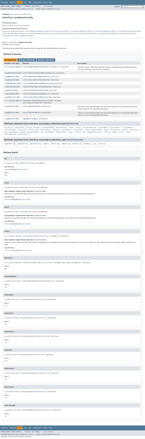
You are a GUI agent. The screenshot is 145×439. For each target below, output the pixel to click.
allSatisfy (8, 127)
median (22, 132)
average (36, 127)
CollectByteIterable (59, 31)
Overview (4, 2)
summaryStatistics (94, 132)
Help (50, 2)
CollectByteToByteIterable (80, 31)
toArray (107, 132)
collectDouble (29, 83)
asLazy (29, 127)
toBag (114, 132)
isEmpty (45, 144)
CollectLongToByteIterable (60, 33)
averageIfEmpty (48, 127)
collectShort (28, 97)
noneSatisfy (61, 132)
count (87, 130)
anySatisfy (19, 127)
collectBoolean (29, 73)
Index (45, 2)
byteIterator (61, 127)
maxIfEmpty (13, 132)
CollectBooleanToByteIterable (37, 31)
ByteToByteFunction (42, 76)
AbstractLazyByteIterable (13, 31)
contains (56, 130)
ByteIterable (7, 25)
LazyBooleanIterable (13, 73)
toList (121, 132)
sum (83, 132)
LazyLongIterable (12, 94)
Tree (29, 2)
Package (12, 2)
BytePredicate (35, 106)
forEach (124, 130)
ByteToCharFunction (42, 80)
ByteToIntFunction (40, 90)
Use (25, 2)
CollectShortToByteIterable (85, 33)
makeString (55, 144)
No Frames (36, 6)
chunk (71, 127)
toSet (128, 132)
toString (101, 144)
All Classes (48, 6)
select (25, 112)
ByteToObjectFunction (39, 67)
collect (26, 67)
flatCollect (28, 101)
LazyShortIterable (12, 97)
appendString (9, 144)
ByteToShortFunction (43, 97)
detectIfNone (96, 130)
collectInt (27, 90)
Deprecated (37, 2)
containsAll (66, 130)
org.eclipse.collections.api (20, 14)
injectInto (134, 130)
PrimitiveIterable (21, 25)
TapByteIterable (26, 36)
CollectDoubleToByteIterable (128, 31)
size (94, 144)
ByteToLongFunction (42, 94)
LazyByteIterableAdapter (107, 33)
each (106, 130)
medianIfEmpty (33, 132)
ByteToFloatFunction (43, 87)
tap (24, 119)
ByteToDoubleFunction (44, 83)
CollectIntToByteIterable (37, 33)
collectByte (28, 76)
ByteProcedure (32, 119)
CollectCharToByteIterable (104, 31)
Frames (27, 6)
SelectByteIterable (10, 36)
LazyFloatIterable (12, 87)
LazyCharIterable (12, 80)
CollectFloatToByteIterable (14, 33)
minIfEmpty (49, 132)
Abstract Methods (46, 60)
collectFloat (28, 87)
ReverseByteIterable (127, 33)
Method (30, 9)
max (5, 132)
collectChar (28, 80)
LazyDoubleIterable (13, 83)
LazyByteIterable (12, 76)
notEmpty (87, 144)
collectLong (28, 94)
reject (25, 106)
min (42, 132)
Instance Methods (27, 60)
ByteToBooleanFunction (45, 73)
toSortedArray (10, 134)
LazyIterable (13, 67)
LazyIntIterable (11, 90)
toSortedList (23, 134)
